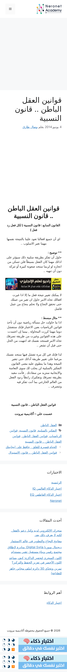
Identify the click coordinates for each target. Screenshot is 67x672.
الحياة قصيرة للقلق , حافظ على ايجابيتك (31, 447)
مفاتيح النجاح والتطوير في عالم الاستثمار (36, 541)
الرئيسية (56, 482)
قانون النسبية (27, 430)
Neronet (56, 501)
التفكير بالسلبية (47, 430)
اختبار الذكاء (54, 603)
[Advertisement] (33, 55)
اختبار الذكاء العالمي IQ (47, 488)
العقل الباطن (48, 425)
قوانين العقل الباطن (35, 436)
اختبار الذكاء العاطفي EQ (46, 494)
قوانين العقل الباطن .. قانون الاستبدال (32, 452)
